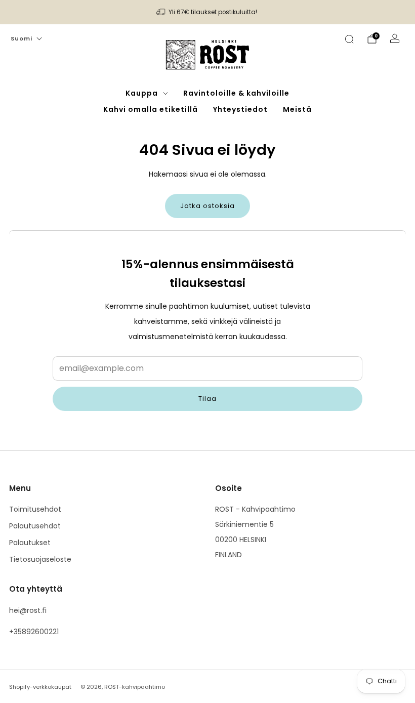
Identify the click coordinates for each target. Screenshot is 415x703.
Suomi (21, 38)
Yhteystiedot (240, 109)
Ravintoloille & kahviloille (236, 93)
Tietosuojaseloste (40, 559)
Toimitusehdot (35, 509)
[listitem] (207, 12)
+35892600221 (34, 632)
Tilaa (207, 398)
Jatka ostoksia (207, 206)
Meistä (297, 109)
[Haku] (349, 39)
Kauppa (142, 93)
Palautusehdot (35, 526)
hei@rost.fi (28, 610)
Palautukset (30, 542)
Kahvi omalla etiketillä (150, 109)
